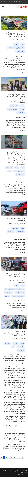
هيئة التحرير (24, 474)
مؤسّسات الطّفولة (20, 174)
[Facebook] (24, 1)
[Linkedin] (14, 1)
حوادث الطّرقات (20, 231)
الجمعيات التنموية (8, 292)
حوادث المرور (15, 228)
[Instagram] (9, 1)
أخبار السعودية (21, 346)
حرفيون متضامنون (20, 51)
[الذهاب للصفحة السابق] (19, 457)
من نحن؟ (6, 474)
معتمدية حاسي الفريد (12, 109)
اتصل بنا (11, 474)
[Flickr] (1, 1)
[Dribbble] (11, 1)
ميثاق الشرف (17, 474)
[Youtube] (16, 1)
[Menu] (3, 6)
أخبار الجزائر (7, 343)
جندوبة (9, 171)
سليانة (16, 167)
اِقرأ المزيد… (22, 72)
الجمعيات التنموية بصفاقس (18, 296)
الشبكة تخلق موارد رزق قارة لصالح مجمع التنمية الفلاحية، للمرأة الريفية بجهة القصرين (15, 34)
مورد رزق (7, 296)
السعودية (15, 343)
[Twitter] (22, 1)
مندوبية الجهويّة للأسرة (19, 171)
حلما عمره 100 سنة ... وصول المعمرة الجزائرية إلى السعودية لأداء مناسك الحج (14, 333)
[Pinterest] (19, 1)
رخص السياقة (11, 231)
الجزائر (22, 343)
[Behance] (6, 1)
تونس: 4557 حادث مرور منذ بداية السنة (15, 219)
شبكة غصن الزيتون (14, 105)
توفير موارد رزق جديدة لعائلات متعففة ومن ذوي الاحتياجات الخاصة (14, 275)
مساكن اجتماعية (20, 112)
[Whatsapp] (4, 1)
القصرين (16, 44)
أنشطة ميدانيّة (9, 167)
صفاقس (16, 285)
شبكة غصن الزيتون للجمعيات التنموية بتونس (14, 289)
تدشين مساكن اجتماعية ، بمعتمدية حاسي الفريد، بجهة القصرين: (15, 96)
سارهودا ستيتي (21, 350)
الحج (13, 346)
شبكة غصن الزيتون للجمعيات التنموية (16, 48)
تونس (22, 44)
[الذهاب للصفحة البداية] (22, 457)
